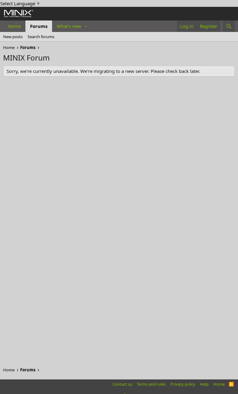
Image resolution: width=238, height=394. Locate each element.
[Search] (229, 26)
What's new (69, 26)
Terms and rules (151, 384)
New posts (13, 36)
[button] (86, 26)
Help (204, 384)
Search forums (41, 36)
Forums (38, 26)
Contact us (122, 384)
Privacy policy (183, 384)
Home (14, 26)
